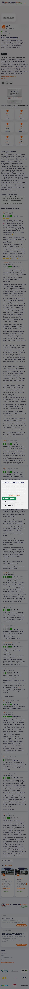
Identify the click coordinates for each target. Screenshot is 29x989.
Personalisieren (8, 505)
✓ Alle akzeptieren (9, 499)
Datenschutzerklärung (14, 495)
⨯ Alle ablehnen (8, 502)
